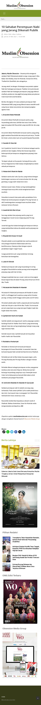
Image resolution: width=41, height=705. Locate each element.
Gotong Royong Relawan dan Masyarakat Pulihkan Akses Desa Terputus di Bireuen (23, 566)
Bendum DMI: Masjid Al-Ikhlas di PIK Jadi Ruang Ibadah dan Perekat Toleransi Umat (25, 557)
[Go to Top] (38, 698)
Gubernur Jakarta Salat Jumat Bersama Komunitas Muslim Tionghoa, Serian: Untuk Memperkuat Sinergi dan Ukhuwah (20, 473)
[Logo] (19, 5)
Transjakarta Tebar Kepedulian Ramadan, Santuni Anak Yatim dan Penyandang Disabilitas (25, 539)
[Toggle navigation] (4, 13)
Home (3, 697)
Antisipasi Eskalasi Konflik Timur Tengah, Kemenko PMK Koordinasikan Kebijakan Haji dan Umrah (25, 548)
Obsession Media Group (32, 419)
